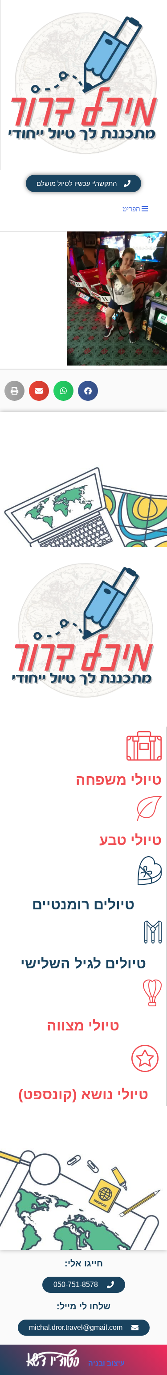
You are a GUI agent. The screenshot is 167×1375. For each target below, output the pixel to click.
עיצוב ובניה (106, 1363)
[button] (88, 391)
